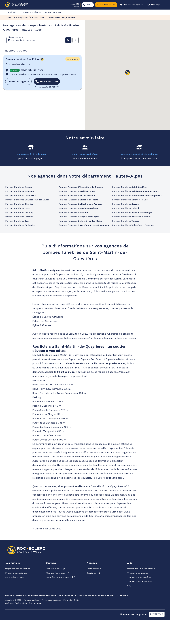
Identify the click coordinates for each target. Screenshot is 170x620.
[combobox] (36, 40)
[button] (127, 72)
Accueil (8, 17)
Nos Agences (22, 17)
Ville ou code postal (15, 37)
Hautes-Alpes (38, 17)
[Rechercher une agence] (68, 40)
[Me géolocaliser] (76, 40)
